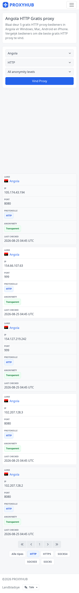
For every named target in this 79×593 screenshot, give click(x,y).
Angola (14, 181)
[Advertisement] (39, 131)
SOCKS (48, 561)
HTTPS (47, 554)
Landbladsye (11, 587)
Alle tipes (17, 554)
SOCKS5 (32, 561)
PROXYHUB (20, 579)
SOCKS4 (62, 554)
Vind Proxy (39, 81)
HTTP (33, 554)
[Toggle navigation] (72, 5)
